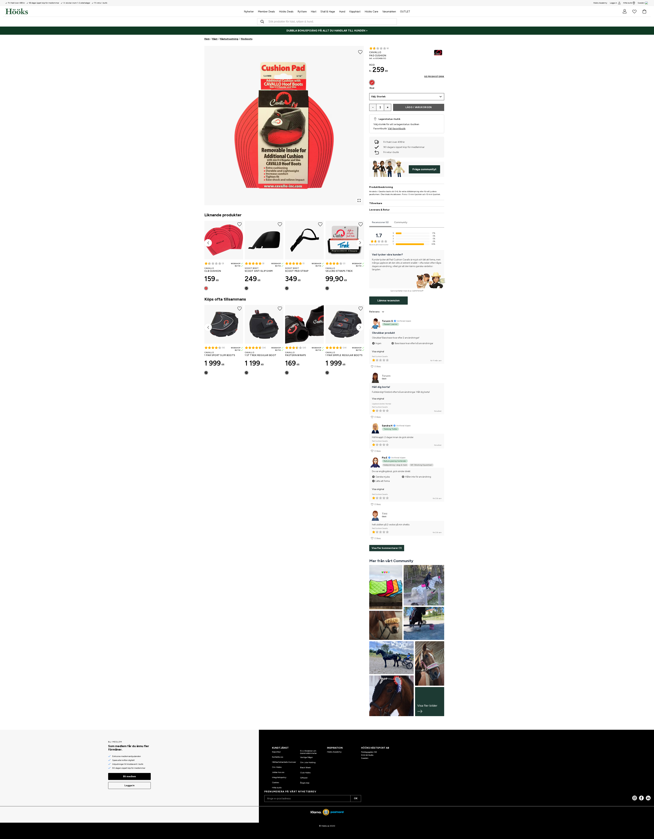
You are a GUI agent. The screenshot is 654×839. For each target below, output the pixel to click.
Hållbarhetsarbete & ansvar (284, 762)
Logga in (613, 3)
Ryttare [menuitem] (302, 11)
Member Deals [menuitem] (266, 11)
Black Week (305, 767)
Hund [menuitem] (342, 11)
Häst (214, 38)
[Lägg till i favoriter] (360, 52)
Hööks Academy (334, 752)
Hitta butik (627, 3)
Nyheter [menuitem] (249, 11)
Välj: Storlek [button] (378, 96)
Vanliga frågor (306, 757)
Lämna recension (388, 300)
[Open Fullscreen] (359, 200)
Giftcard (303, 778)
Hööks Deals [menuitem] (286, 11)
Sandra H (387, 425)
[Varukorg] (644, 11)
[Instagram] (634, 798)
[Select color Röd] (206, 288)
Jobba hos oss (278, 772)
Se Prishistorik (434, 76)
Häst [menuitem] (313, 11)
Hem (207, 38)
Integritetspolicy (279, 777)
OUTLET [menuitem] (405, 11)
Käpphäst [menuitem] (355, 11)
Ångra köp (304, 783)
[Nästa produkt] (360, 243)
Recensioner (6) (380, 222)
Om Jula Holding (308, 762)
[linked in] (648, 798)
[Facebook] (641, 798)
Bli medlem (129, 776)
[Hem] (123, 11)
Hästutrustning (229, 38)
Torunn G (387, 321)
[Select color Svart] (246, 288)
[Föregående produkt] (208, 243)
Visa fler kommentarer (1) (387, 548)
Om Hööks (277, 767)
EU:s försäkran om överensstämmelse (308, 752)
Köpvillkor (276, 752)
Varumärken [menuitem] (389, 11)
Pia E (384, 457)
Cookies (275, 782)
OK (355, 798)
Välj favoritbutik (397, 128)
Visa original (378, 351)
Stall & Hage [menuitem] (328, 11)
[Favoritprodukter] (634, 11)
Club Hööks (305, 772)
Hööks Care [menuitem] (371, 11)
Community (400, 222)
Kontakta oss (277, 757)
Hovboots (246, 38)
